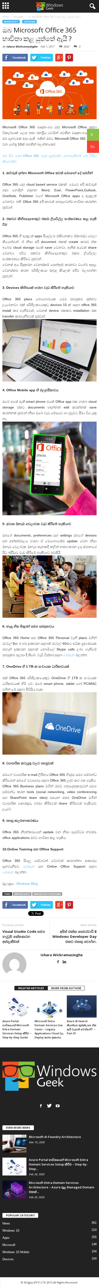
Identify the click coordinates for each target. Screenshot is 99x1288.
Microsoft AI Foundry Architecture (55, 1137)
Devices (8, 1259)
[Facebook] (58, 962)
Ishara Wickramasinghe (21, 46)
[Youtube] (58, 1106)
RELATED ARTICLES (31, 988)
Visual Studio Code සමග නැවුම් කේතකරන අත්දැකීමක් (23, 936)
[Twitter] (49, 1106)
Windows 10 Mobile (15, 1252)
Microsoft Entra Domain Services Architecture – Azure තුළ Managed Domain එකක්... (61, 1187)
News (6, 1223)
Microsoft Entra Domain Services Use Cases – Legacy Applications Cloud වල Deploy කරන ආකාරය (49, 1029)
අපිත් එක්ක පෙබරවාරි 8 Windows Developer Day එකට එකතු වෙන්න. (74, 936)
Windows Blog (27, 884)
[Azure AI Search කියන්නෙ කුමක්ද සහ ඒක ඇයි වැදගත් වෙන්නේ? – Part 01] (82, 1006)
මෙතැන (69, 655)
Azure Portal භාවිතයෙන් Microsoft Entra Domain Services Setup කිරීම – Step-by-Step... (58, 1164)
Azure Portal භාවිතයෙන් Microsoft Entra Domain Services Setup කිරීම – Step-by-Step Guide (16, 1029)
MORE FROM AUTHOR (66, 988)
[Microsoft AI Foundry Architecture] (14, 1144)
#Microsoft (22, 894)
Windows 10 (10, 1230)
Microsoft (11, 21)
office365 (29, 21)
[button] (91, 6)
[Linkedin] (64, 962)
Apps (6, 1238)
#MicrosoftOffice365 (47, 894)
